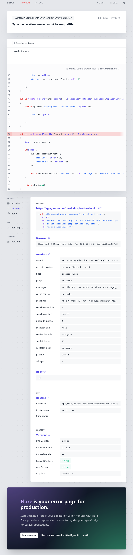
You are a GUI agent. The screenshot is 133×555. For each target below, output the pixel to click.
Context (11, 237)
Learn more (29, 535)
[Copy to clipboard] (117, 214)
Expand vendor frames (25, 43)
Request (11, 198)
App (8, 223)
